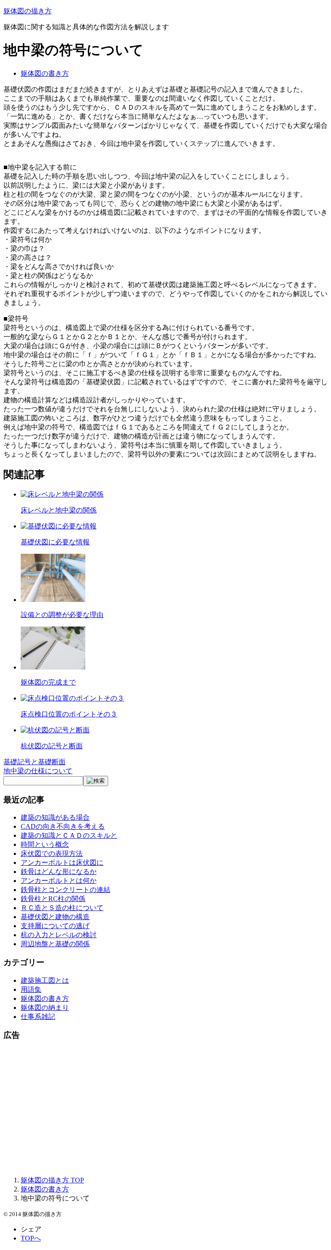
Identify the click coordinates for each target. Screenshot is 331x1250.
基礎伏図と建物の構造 (55, 916)
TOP (52, 1180)
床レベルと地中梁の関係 (59, 510)
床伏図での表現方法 (52, 853)
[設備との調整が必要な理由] (53, 599)
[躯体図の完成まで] (53, 667)
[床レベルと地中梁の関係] (62, 494)
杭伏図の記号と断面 (52, 746)
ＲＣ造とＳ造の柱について (62, 907)
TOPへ (31, 1238)
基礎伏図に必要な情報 (55, 542)
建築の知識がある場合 (55, 817)
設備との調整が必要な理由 (62, 614)
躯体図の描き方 (27, 11)
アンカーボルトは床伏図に (62, 862)
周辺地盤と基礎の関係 (55, 944)
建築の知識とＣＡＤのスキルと (69, 835)
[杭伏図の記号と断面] (55, 730)
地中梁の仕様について (37, 771)
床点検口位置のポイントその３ (69, 714)
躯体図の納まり (45, 1007)
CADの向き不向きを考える (63, 826)
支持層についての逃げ (55, 925)
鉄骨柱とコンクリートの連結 (65, 889)
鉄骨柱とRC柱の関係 (53, 898)
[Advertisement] (165, 1109)
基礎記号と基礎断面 (34, 761)
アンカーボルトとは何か (59, 880)
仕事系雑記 (38, 1016)
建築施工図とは (45, 980)
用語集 (31, 989)
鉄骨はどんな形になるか (59, 871)
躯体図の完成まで (48, 682)
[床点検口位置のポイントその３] (72, 698)
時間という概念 (45, 844)
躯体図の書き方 (45, 73)
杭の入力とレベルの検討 (59, 934)
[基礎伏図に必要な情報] (59, 526)
